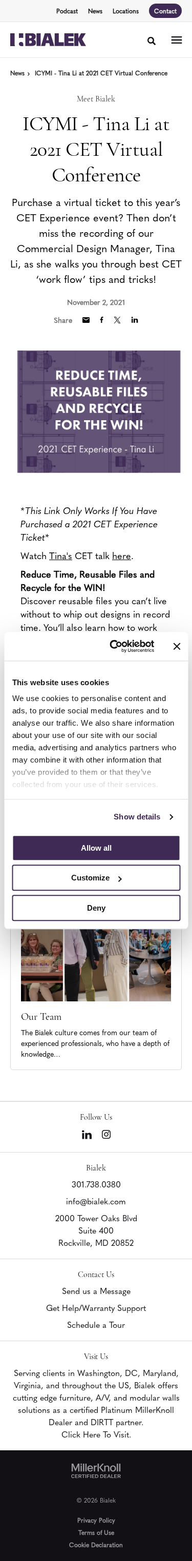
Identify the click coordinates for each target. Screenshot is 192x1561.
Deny (96, 907)
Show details (137, 816)
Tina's (60, 555)
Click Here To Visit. (96, 1434)
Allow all (96, 848)
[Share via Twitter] (117, 320)
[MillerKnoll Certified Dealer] (96, 1470)
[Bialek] (48, 40)
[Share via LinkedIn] (134, 320)
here (121, 555)
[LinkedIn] (87, 1134)
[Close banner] (176, 646)
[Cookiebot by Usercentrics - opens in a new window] (114, 646)
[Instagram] (106, 1134)
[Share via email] (86, 320)
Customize (90, 877)
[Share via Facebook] (101, 320)
